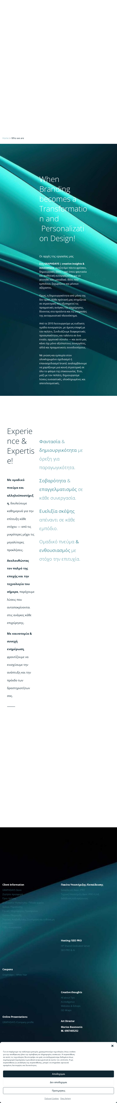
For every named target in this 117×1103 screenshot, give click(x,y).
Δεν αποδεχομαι (58, 1082)
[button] (112, 1045)
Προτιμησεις (58, 1090)
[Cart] (109, 7)
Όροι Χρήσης (65, 1098)
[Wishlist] (94, 7)
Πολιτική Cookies (51, 1098)
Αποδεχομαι (58, 1073)
